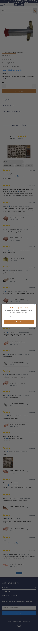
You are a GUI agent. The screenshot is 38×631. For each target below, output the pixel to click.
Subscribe (19, 322)
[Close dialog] (34, 306)
